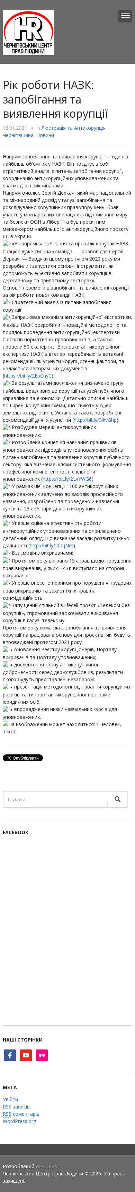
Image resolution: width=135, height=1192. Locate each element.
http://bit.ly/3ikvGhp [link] (95, 420)
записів (16, 1106)
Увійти (10, 1099)
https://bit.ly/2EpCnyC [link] (28, 375)
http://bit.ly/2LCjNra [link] (51, 545)
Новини (45, 135)
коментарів (21, 1114)
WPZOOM (47, 1166)
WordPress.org (19, 1121)
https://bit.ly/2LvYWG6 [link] (67, 479)
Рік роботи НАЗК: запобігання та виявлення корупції (55, 99)
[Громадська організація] (28, 32)
